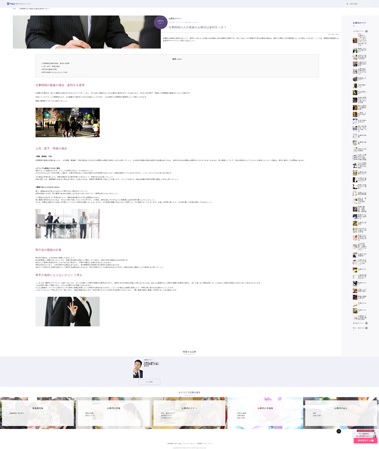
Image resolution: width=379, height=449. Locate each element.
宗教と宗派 (241, 418)
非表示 (179, 59)
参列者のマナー (166, 415)
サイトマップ (208, 443)
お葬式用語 (241, 415)
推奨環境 (199, 443)
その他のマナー (166, 418)
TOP (14, 8)
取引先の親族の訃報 (49, 69)
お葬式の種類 (241, 413)
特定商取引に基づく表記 (175, 443)
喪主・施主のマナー (168, 413)
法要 (314, 413)
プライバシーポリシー (189, 443)
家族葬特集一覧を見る (17, 413)
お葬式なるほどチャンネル (22, 3)
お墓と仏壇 (317, 415)
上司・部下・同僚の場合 (50, 66)
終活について (90, 415)
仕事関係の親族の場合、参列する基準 (55, 63)
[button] (347, 4)
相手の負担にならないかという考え (54, 72)
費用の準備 (89, 413)
